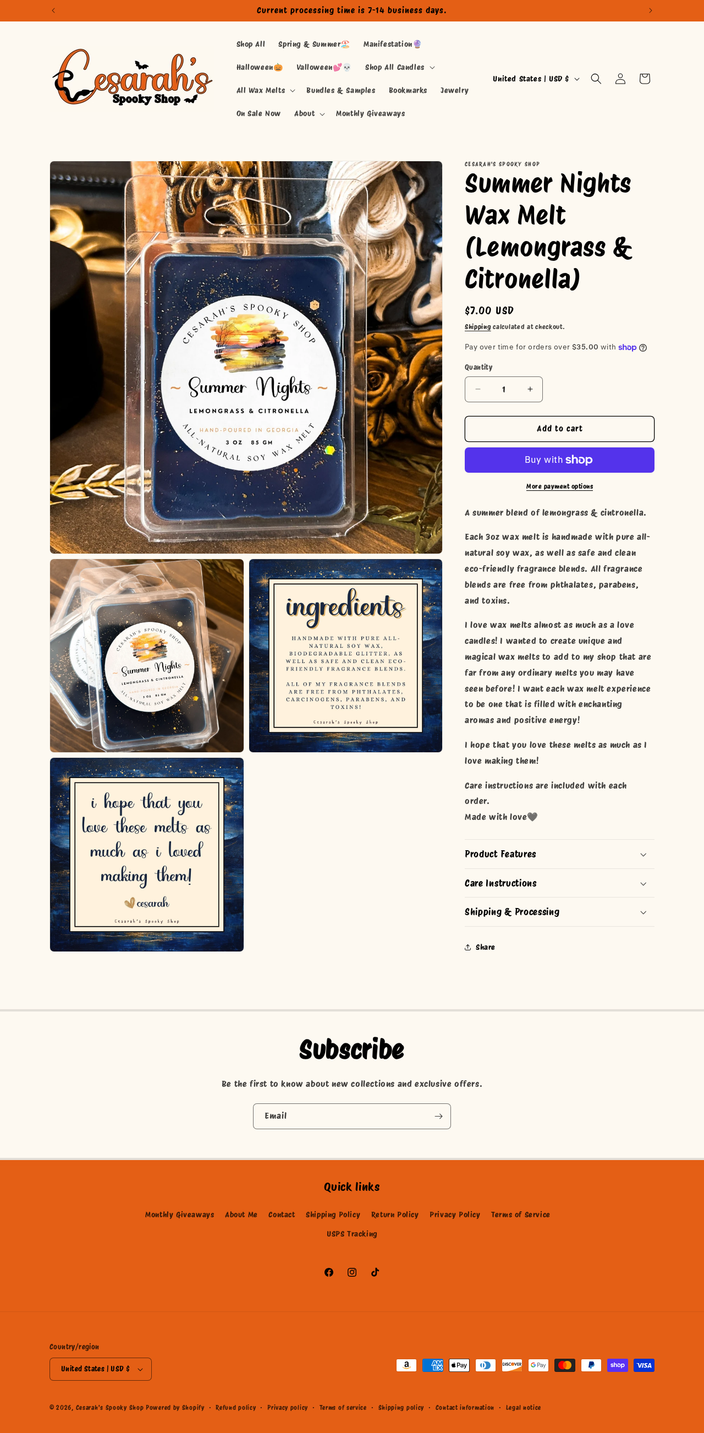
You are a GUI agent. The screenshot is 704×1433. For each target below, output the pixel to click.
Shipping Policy (333, 1214)
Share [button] (486, 947)
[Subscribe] (438, 1116)
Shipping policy (401, 1408)
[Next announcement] (651, 10)
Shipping (478, 326)
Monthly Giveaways (179, 1214)
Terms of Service (521, 1214)
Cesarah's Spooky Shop (110, 1408)
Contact (281, 1214)
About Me (241, 1214)
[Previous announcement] (53, 10)
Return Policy (395, 1214)
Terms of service (343, 1408)
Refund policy (236, 1408)
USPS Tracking (352, 1233)
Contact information (465, 1408)
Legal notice (523, 1408)
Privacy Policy (455, 1214)
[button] (399, 67)
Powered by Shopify (175, 1408)
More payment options (559, 486)
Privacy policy (287, 1408)
